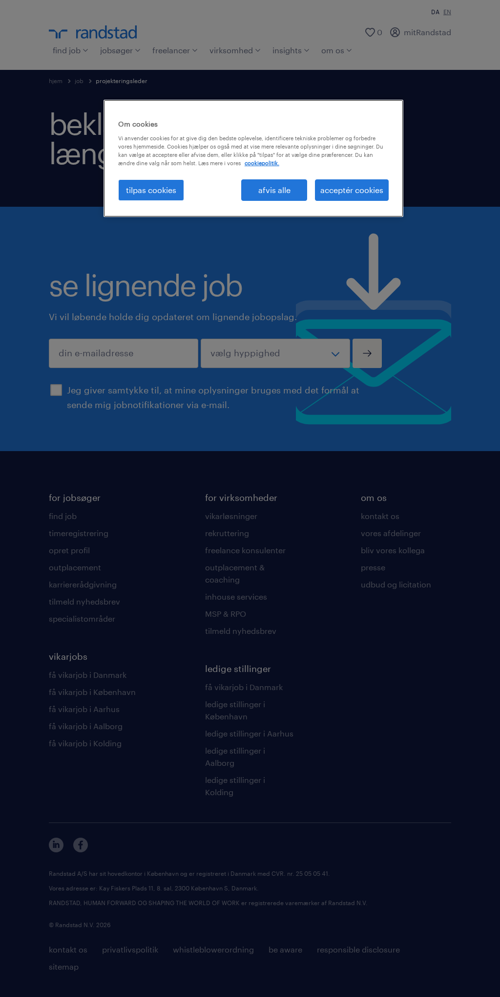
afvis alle (274, 190)
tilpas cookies (151, 190)
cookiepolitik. (262, 163)
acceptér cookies (351, 190)
